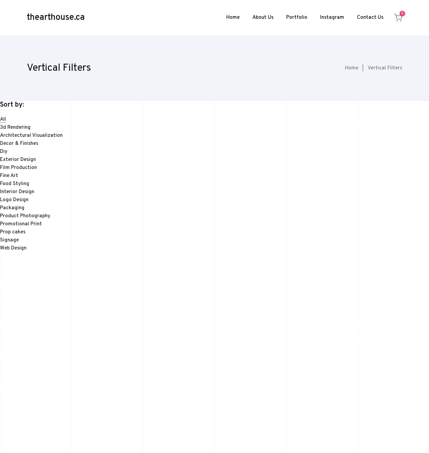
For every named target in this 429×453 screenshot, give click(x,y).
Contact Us (370, 17)
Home (233, 17)
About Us (262, 17)
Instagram (332, 17)
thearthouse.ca (56, 17)
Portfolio (296, 17)
